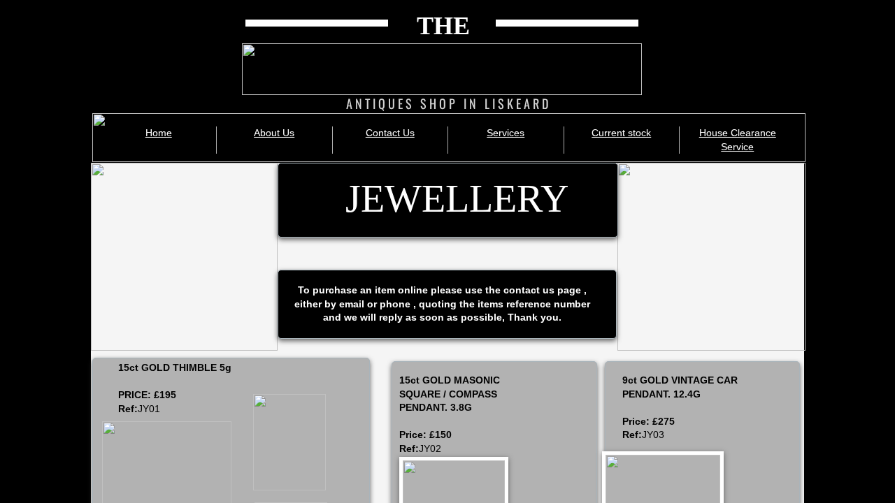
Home (158, 132)
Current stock (621, 132)
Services (505, 132)
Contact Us (390, 132)
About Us (274, 132)
